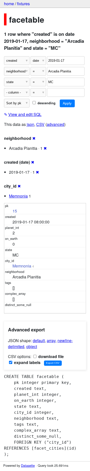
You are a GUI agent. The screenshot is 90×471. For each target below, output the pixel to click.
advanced (55, 124)
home (9, 3)
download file (50, 356)
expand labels (26, 362)
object (31, 346)
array (51, 340)
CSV (40, 124)
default (39, 340)
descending (46, 103)
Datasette (28, 465)
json (30, 124)
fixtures (23, 3)
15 (14, 211)
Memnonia (18, 196)
